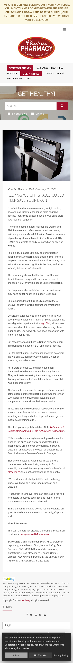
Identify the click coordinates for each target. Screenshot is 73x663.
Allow (16, 655)
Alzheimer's (14, 472)
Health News (19, 113)
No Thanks (40, 655)
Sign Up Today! (14, 78)
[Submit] (62, 106)
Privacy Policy (60, 655)
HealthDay (25, 600)
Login (28, 78)
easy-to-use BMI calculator (35, 534)
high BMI (45, 323)
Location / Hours (54, 73)
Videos (40, 113)
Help (53, 67)
